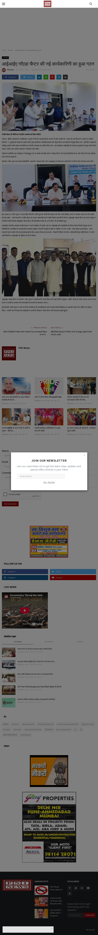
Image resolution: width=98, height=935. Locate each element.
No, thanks (49, 482)
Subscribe (73, 476)
